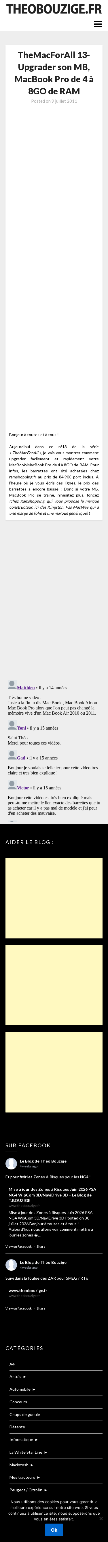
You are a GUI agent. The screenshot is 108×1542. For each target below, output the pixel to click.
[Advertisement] (54, 898)
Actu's (15, 1376)
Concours (18, 1401)
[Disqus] (54, 600)
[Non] (101, 1518)
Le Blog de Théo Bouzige (43, 1161)
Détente (17, 1426)
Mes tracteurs (22, 1477)
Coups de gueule (25, 1414)
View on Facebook (18, 1246)
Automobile (20, 1389)
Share (41, 1246)
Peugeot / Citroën (26, 1489)
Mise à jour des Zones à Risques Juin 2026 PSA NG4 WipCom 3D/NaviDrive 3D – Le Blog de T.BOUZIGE (52, 1195)
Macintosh (19, 1464)
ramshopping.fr (22, 476)
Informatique (21, 1439)
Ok (54, 1530)
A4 (12, 1364)
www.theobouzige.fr (28, 1290)
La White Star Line (26, 1452)
